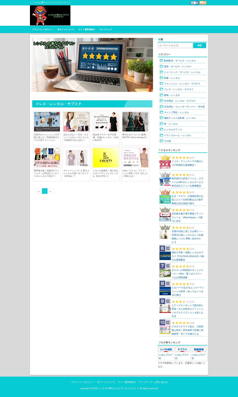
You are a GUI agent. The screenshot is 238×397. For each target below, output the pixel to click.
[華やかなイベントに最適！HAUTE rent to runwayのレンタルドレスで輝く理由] (135, 122)
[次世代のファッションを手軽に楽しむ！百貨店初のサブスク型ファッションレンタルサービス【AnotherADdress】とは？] (47, 122)
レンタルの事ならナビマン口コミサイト (118, 388)
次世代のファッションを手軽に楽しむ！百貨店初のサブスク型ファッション (46, 137)
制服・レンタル (169, 78)
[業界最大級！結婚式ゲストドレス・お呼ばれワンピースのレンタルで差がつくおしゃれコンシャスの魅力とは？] (47, 158)
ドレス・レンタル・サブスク (176, 89)
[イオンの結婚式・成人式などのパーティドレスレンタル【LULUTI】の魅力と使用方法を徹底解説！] (106, 158)
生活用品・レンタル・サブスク (177, 100)
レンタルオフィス (170, 129)
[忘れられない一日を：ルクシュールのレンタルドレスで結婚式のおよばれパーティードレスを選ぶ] (76, 122)
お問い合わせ (161, 382)
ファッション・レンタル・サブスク (179, 83)
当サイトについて (65, 29)
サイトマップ (105, 29)
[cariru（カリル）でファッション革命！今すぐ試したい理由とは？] (135, 158)
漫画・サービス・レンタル (175, 66)
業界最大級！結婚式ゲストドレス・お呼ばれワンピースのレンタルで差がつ (46, 173)
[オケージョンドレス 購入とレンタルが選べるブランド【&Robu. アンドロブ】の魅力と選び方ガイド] (76, 158)
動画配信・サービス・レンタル (177, 60)
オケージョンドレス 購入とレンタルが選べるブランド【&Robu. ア (76, 173)
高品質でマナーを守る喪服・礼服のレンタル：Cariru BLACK (105, 137)
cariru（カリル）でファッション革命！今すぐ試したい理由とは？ (135, 173)
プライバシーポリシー (42, 29)
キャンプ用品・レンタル (174, 112)
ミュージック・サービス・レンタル (179, 72)
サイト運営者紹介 (86, 29)
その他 (165, 141)
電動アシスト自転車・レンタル (177, 118)
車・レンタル (168, 124)
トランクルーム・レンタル (175, 135)
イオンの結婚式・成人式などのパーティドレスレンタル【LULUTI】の (105, 173)
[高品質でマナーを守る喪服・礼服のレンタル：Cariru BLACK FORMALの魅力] (106, 122)
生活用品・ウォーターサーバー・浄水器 (182, 106)
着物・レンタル (169, 95)
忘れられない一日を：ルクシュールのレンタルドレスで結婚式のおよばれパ (76, 137)
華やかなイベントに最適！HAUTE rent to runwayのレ (135, 136)
